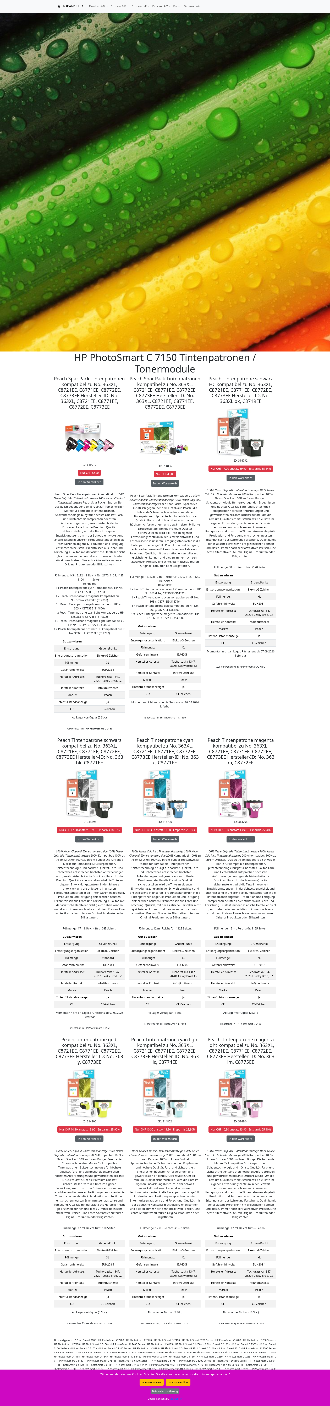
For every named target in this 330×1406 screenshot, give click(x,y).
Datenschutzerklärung (165, 1391)
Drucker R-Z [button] (160, 6)
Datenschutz (192, 6)
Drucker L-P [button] (139, 6)
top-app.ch (176, 1398)
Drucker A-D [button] (97, 6)
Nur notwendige (178, 1382)
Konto (177, 6)
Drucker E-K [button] (119, 6)
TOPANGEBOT (73, 6)
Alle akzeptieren (151, 1382)
